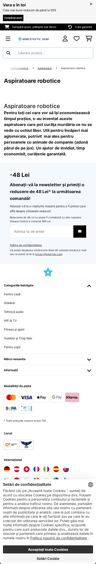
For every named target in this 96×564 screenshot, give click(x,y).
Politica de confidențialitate (26, 245)
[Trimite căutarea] (8, 53)
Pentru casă (12, 294)
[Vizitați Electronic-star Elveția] (27, 469)
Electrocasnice (20, 68)
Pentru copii (12, 347)
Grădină (9, 303)
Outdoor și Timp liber (18, 338)
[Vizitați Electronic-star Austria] (17, 469)
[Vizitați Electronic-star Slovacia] (66, 469)
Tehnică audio (13, 312)
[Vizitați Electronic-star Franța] (36, 469)
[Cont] (65, 38)
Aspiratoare (45, 68)
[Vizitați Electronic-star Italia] (46, 469)
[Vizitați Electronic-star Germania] (7, 469)
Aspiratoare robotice (73, 68)
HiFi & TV (10, 320)
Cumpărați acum (13, 17)
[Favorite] (77, 38)
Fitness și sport (14, 329)
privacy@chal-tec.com (48, 254)
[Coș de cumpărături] (88, 38)
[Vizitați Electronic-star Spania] (56, 469)
